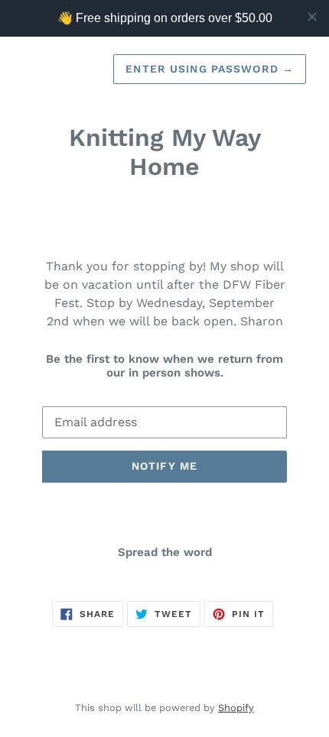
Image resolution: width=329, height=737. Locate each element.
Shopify (236, 707)
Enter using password (209, 69)
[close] (312, 17)
